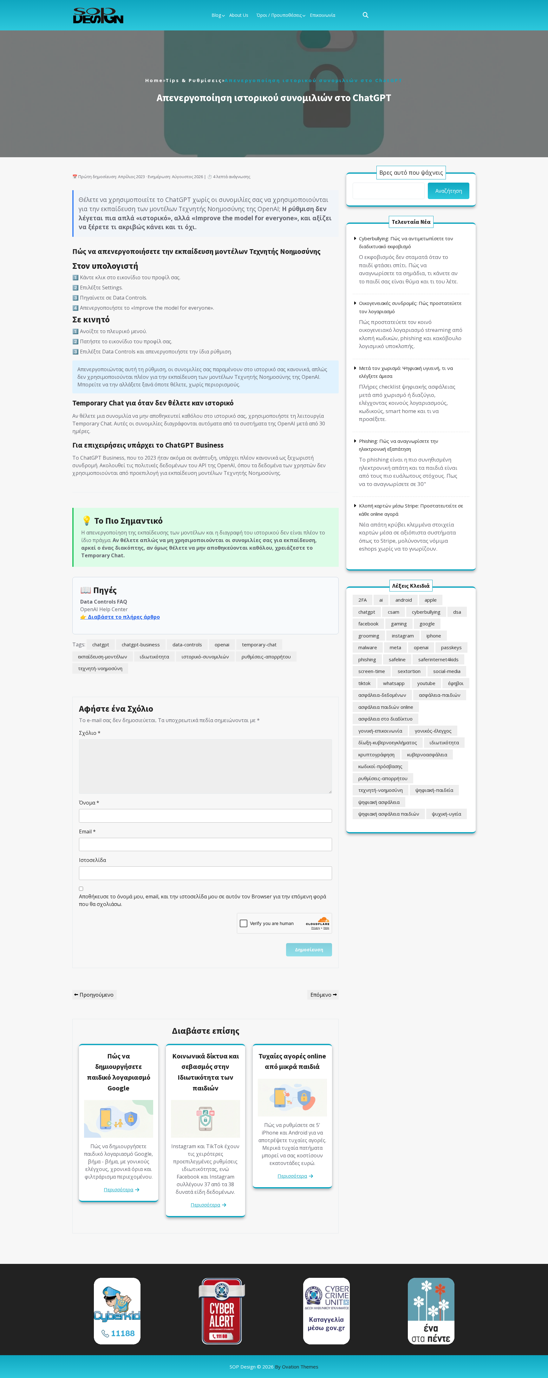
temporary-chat (259, 644)
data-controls (187, 644)
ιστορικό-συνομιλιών (205, 656)
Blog (216, 15)
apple (431, 600)
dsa (457, 612)
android (403, 600)
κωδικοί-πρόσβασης (380, 766)
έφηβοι (456, 683)
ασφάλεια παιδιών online (385, 707)
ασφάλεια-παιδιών (439, 695)
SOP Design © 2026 (274, 1366)
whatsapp (394, 683)
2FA (362, 600)
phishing (367, 659)
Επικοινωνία (322, 15)
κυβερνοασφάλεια (427, 754)
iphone (434, 635)
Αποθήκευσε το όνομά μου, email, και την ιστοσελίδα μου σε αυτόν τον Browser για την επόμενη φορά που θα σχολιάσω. (202, 900)
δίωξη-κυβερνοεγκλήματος (387, 742)
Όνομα (89, 802)
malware (367, 647)
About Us (238, 15)
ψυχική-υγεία (446, 814)
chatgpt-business (141, 644)
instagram (403, 635)
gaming (399, 623)
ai (381, 600)
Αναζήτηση (448, 190)
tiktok (364, 683)
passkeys (451, 647)
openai (222, 644)
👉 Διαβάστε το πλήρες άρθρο (120, 616)
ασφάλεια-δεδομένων (382, 695)
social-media (446, 671)
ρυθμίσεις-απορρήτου (266, 656)
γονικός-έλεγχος (433, 731)
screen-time (371, 671)
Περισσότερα (118, 1189)
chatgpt (100, 644)
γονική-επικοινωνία (380, 731)
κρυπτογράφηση (376, 754)
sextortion (409, 671)
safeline (397, 659)
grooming (368, 635)
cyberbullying (426, 612)
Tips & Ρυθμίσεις (194, 80)
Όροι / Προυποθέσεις (279, 15)
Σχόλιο (90, 732)
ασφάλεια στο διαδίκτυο (385, 718)
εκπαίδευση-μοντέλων (102, 656)
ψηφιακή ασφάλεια (379, 802)
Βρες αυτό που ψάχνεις (411, 172)
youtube (426, 683)
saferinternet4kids (438, 659)
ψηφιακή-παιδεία (434, 790)
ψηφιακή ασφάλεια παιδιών (388, 814)
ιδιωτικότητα (154, 656)
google (427, 623)
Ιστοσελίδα (92, 860)
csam (393, 612)
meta (395, 647)
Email (87, 831)
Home (154, 80)
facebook (368, 623)
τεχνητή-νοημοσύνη (100, 668)
